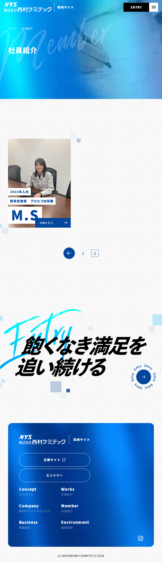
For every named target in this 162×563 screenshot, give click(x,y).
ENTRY (136, 7)
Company (35, 508)
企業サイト (52, 459)
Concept (28, 491)
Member (70, 508)
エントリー (54, 475)
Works (67, 491)
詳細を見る (46, 223)
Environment (75, 524)
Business (28, 524)
